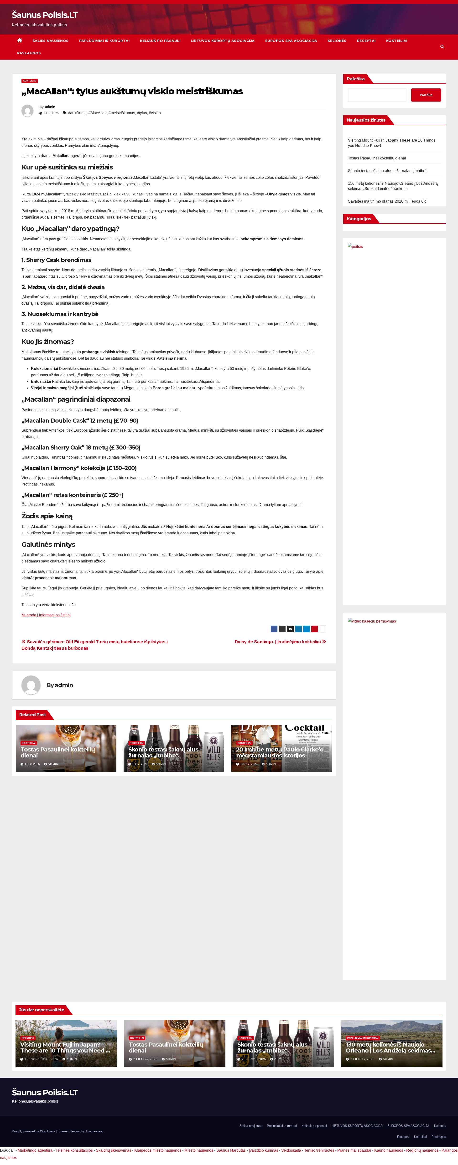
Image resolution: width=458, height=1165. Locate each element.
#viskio (155, 113)
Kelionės (337, 41)
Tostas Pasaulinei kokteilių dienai (58, 752)
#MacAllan (97, 113)
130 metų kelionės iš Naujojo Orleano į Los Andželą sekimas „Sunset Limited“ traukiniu (388, 1050)
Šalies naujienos (51, 41)
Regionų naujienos (422, 1150)
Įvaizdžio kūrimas (263, 1150)
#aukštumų (77, 113)
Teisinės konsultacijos (74, 1150)
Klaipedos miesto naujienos (157, 1150)
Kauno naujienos (388, 1150)
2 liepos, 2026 (145, 1059)
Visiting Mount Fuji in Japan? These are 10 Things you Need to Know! (66, 1050)
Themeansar (94, 1131)
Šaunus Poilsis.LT (45, 15)
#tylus (142, 113)
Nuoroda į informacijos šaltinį (46, 615)
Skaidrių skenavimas (113, 1150)
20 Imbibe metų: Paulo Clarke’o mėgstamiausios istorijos (279, 752)
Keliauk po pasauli (160, 41)
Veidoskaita (291, 1150)
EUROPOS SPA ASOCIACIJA (291, 41)
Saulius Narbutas (231, 1150)
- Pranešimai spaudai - (354, 1150)
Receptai (366, 41)
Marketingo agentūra (35, 1150)
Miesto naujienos (198, 1150)
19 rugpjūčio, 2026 (42, 1059)
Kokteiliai (396, 41)
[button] (442, 47)
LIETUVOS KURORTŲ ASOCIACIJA (223, 41)
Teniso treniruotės (319, 1150)
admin (50, 107)
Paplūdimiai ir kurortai (104, 41)
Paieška (356, 79)
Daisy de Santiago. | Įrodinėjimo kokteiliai (278, 641)
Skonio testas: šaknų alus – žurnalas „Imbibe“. (165, 752)
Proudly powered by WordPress (34, 1131)
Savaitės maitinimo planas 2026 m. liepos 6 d (387, 201)
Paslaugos (29, 53)
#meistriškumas (122, 113)
